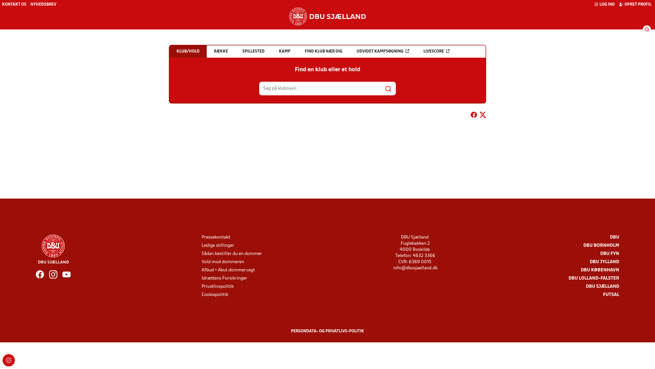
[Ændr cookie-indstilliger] (9, 360)
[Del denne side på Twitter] (482, 116)
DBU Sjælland (602, 286)
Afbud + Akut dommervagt (228, 270)
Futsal (611, 295)
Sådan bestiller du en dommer (232, 254)
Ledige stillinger (218, 245)
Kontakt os (14, 4)
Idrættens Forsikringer (224, 278)
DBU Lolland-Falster (594, 278)
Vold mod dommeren (223, 262)
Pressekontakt (216, 237)
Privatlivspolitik (218, 286)
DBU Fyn (609, 254)
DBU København (600, 270)
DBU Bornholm (601, 245)
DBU (614, 237)
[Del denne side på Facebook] (474, 116)
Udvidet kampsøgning (380, 51)
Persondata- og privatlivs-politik (327, 331)
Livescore (433, 51)
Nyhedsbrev (43, 4)
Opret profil (638, 4)
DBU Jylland (604, 262)
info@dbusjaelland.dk (415, 268)
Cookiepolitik (215, 295)
